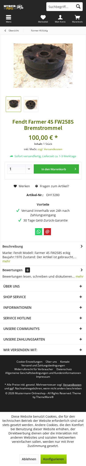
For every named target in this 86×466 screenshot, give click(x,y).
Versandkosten (72, 384)
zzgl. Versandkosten (50, 149)
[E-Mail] (47, 231)
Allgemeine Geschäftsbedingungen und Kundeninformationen (43, 373)
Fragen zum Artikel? (54, 186)
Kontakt (64, 362)
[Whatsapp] (38, 231)
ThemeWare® (45, 397)
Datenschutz (64, 369)
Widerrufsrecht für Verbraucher (33, 369)
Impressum (43, 377)
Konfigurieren (53, 459)
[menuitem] (77, 19)
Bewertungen (12, 270)
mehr (6, 261)
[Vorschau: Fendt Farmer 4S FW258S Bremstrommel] (13, 104)
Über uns (51, 362)
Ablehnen (29, 459)
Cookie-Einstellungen (29, 362)
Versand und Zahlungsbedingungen (43, 365)
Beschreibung (12, 246)
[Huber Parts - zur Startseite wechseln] (21, 6)
